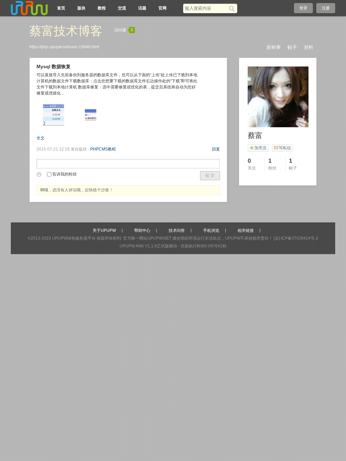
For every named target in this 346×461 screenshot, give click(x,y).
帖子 (292, 47)
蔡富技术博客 (65, 31)
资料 (308, 47)
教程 (102, 8)
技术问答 (177, 230)
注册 (326, 8)
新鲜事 (274, 47)
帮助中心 (142, 230)
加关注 (260, 147)
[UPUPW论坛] (29, 8)
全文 (40, 138)
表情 (40, 175)
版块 (81, 8)
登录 (303, 8)
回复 (216, 149)
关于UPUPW (104, 230)
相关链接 (246, 230)
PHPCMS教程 (103, 149)
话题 (142, 8)
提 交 (210, 175)
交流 (122, 8)
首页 (61, 8)
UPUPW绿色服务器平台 (74, 238)
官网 (162, 8)
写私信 (285, 147)
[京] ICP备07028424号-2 (296, 238)
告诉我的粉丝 (64, 174)
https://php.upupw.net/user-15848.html (64, 47)
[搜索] (233, 8)
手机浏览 (211, 230)
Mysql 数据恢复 (53, 66)
